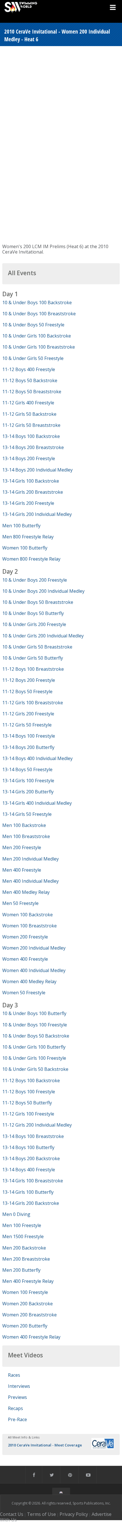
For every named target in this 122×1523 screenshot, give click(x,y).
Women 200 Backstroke (27, 1303)
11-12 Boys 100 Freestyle (28, 1091)
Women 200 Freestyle (25, 937)
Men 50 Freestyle (20, 903)
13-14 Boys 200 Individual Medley (37, 470)
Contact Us (11, 1514)
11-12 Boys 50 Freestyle (27, 691)
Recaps (15, 1408)
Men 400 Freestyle (21, 870)
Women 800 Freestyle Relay (31, 559)
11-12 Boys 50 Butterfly (27, 1103)
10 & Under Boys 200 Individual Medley (43, 591)
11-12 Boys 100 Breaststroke (33, 669)
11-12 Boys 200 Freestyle (28, 680)
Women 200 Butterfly (24, 1326)
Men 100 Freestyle (21, 1225)
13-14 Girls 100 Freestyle (28, 780)
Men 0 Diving (16, 1214)
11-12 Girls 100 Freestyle (28, 1114)
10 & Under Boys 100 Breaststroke (39, 313)
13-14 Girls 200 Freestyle (28, 503)
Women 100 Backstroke (27, 914)
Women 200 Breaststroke (29, 1315)
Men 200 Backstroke (24, 1248)
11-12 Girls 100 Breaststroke (32, 702)
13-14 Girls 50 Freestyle (27, 814)
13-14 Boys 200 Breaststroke (33, 447)
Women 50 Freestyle (23, 992)
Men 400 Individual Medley (30, 881)
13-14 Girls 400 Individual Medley (37, 803)
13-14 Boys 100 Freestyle (28, 736)
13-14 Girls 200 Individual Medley (37, 514)
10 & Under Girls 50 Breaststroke (37, 647)
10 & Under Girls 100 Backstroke (36, 336)
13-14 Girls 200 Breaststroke (32, 492)
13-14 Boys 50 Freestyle (27, 769)
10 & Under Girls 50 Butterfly (32, 658)
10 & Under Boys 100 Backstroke (37, 302)
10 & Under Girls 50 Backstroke (35, 1069)
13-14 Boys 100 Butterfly (28, 1147)
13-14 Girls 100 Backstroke (30, 481)
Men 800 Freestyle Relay (28, 537)
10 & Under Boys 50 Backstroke (35, 1036)
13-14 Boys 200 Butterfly (28, 747)
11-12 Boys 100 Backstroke (31, 1080)
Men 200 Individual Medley (30, 859)
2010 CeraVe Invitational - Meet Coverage (45, 1445)
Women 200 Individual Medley (34, 948)
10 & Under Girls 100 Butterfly (34, 1047)
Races (14, 1375)
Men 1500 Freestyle (23, 1236)
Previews (17, 1397)
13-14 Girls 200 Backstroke (30, 1203)
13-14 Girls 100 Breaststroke (32, 1181)
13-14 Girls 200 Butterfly (28, 792)
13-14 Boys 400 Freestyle (28, 1169)
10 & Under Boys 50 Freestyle (33, 325)
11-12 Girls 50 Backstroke (29, 414)
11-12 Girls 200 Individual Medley (37, 1125)
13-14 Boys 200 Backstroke (31, 1158)
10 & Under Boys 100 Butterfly (34, 1013)
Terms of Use (41, 1514)
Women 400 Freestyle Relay (31, 1337)
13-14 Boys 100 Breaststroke (33, 1136)
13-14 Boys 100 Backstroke (31, 436)
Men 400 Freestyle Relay (28, 1281)
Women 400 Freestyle (25, 959)
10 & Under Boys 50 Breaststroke (37, 602)
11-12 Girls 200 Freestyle (28, 714)
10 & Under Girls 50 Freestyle (33, 358)
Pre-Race (17, 1419)
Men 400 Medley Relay (26, 892)
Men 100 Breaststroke (26, 836)
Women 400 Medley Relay (29, 981)
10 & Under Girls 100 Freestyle (34, 1058)
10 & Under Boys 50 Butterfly (33, 613)
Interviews (19, 1386)
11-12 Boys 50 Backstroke (29, 380)
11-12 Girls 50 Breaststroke (31, 425)
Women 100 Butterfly (24, 548)
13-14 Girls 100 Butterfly (28, 1192)
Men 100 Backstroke (24, 825)
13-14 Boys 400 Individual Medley (37, 758)
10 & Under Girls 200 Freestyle (34, 624)
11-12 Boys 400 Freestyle (28, 369)
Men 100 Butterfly (21, 525)
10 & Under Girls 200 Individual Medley (43, 636)
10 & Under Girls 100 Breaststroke (38, 347)
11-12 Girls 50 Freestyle (27, 725)
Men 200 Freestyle (21, 847)
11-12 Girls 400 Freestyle (28, 403)
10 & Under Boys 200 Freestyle (34, 580)
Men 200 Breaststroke (26, 1259)
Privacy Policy (74, 1514)
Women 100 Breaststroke (29, 926)
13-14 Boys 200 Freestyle (28, 458)
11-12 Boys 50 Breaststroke (31, 391)
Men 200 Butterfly (21, 1270)
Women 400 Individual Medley (34, 970)
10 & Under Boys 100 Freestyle (34, 1025)
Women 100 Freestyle (25, 1292)
